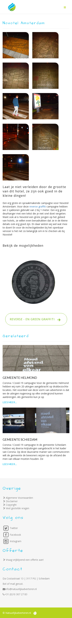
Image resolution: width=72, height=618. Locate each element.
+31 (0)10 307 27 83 (16, 594)
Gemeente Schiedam (20, 439)
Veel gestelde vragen (17, 508)
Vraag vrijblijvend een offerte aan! (25, 559)
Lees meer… (10, 402)
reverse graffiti (37, 206)
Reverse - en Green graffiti (32, 319)
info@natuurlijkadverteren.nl (21, 589)
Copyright (11, 504)
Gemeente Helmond (20, 378)
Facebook (15, 534)
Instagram (15, 541)
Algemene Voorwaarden (19, 497)
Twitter (13, 528)
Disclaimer (12, 501)
